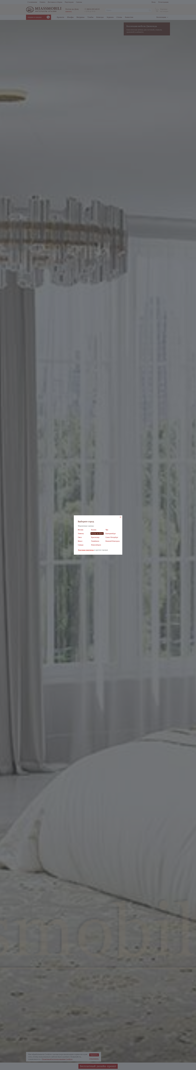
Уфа (106, 530)
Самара (80, 545)
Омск (80, 537)
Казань (93, 530)
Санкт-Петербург (111, 537)
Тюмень (81, 533)
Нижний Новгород (112, 541)
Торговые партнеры (86, 550)
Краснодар (95, 537)
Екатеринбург (110, 533)
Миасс (80, 541)
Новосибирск (96, 545)
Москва (80, 530)
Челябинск (95, 541)
